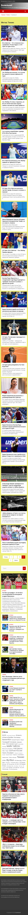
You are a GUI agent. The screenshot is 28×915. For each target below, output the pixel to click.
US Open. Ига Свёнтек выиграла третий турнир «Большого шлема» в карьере (13, 190)
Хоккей (4, 774)
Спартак (15, 754)
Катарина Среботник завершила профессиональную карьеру (15, 724)
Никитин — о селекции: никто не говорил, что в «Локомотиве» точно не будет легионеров (14, 821)
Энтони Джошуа (13, 769)
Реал (6, 751)
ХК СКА (17, 764)
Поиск (24, 568)
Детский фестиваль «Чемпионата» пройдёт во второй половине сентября (16, 651)
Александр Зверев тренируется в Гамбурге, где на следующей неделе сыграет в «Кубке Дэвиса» (13, 485)
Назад (6, 557)
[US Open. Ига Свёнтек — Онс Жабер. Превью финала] (14, 240)
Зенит (4, 744)
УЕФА (4, 760)
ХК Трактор (16, 767)
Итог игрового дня (12, 744)
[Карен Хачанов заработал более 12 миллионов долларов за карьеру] (14, 299)
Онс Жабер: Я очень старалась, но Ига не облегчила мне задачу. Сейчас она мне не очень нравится (13, 103)
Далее (16, 560)
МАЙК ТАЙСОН (13, 746)
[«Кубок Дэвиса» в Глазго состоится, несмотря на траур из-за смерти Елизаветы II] (14, 503)
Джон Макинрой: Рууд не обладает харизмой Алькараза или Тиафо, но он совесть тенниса (13, 221)
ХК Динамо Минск (15, 762)
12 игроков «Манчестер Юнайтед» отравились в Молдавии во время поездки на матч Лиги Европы (16, 640)
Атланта (18, 735)
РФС (3, 751)
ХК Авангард (18, 760)
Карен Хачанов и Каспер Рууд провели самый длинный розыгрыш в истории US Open (14, 426)
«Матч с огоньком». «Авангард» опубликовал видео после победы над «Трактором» (13, 846)
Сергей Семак (9, 754)
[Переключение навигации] (3, 11)
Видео (22, 739)
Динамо (19, 742)
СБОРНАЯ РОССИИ (15, 751)
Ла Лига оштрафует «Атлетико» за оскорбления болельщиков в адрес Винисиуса (12, 594)
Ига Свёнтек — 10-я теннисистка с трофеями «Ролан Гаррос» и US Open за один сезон (13, 44)
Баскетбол (6, 740)
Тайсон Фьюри (12, 757)
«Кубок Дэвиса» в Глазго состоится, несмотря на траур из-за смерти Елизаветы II (14, 514)
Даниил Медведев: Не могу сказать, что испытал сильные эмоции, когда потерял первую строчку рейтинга (17, 712)
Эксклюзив (5, 769)
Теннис (4, 39)
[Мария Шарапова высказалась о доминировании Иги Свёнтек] (14, 386)
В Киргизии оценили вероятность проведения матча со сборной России (17, 618)
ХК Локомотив (10, 764)
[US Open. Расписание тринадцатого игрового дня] (14, 327)
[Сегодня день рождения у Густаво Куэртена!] (14, 355)
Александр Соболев (11, 735)
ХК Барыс (8, 762)
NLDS (4, 735)
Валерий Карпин (16, 739)
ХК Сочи (20, 766)
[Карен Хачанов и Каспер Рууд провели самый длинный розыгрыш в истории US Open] (14, 415)
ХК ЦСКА (22, 767)
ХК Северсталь (10, 766)
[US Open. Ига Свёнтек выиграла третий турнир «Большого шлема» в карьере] (14, 178)
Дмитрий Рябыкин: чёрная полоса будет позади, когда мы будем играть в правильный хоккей (13, 870)
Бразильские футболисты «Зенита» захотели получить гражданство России (17, 628)
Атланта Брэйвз (7, 737)
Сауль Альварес (8, 753)
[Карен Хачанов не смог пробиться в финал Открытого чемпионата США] (14, 444)
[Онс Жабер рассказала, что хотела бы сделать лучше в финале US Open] (14, 62)
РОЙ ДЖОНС (18, 749)
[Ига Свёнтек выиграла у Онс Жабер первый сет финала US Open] (14, 151)
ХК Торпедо (9, 767)
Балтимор (17, 737)
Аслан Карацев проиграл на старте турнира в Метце (17, 689)
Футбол (4, 590)
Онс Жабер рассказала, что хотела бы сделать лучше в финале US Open (13, 74)
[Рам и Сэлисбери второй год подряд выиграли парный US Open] (14, 533)
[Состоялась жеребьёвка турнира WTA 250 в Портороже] (14, 121)
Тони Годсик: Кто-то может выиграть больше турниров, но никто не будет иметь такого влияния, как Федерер (17, 700)
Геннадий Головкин (9, 742)
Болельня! (6, 5)
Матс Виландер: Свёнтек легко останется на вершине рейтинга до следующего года (13, 678)
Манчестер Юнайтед (7, 748)
